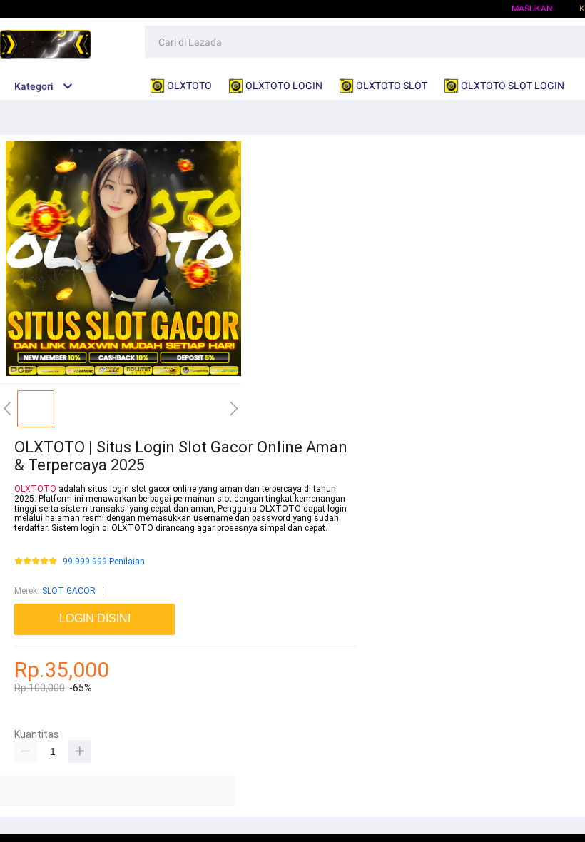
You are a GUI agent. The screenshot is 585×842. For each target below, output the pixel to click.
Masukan (532, 9)
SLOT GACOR (69, 591)
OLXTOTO (35, 489)
